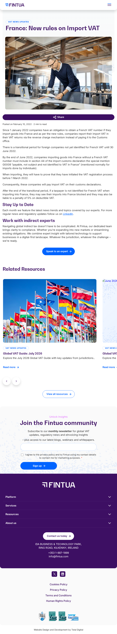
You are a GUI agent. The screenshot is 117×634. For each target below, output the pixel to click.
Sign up (37, 466)
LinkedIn (68, 213)
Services (10, 505)
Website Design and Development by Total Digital (58, 629)
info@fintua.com (58, 556)
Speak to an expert (57, 251)
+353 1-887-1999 (58, 552)
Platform (10, 496)
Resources (12, 514)
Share (60, 117)
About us (10, 523)
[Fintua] (53, 5)
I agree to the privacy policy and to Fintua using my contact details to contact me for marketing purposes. (60, 456)
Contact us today (57, 535)
